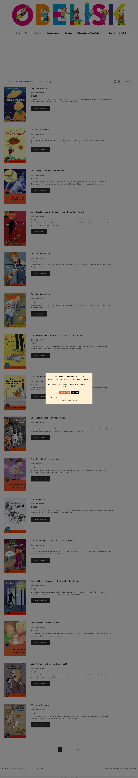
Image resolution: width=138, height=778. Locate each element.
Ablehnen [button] (75, 392)
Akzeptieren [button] (64, 392)
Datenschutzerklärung (69, 400)
